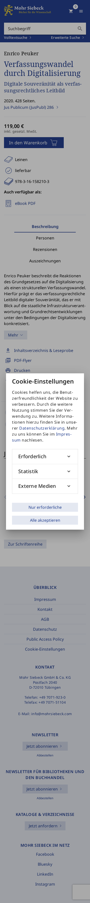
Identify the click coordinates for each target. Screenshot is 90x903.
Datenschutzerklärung (41, 428)
